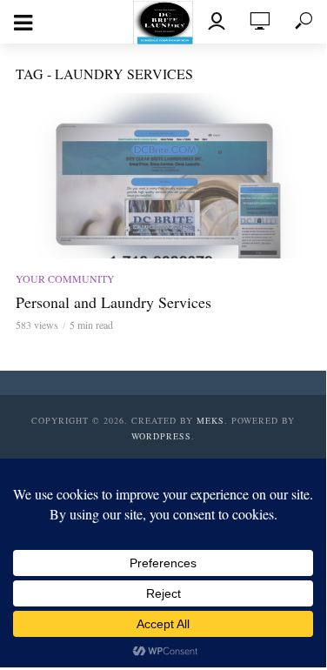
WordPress (161, 436)
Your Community (65, 278)
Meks (210, 420)
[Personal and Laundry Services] (163, 175)
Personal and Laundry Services (113, 301)
